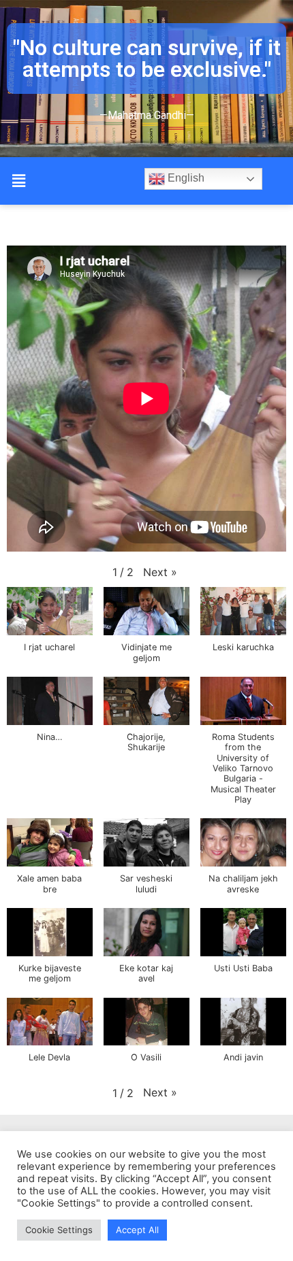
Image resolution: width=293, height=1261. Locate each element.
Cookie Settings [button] (59, 1229)
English (184, 178)
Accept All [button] (137, 1229)
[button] (18, 180)
